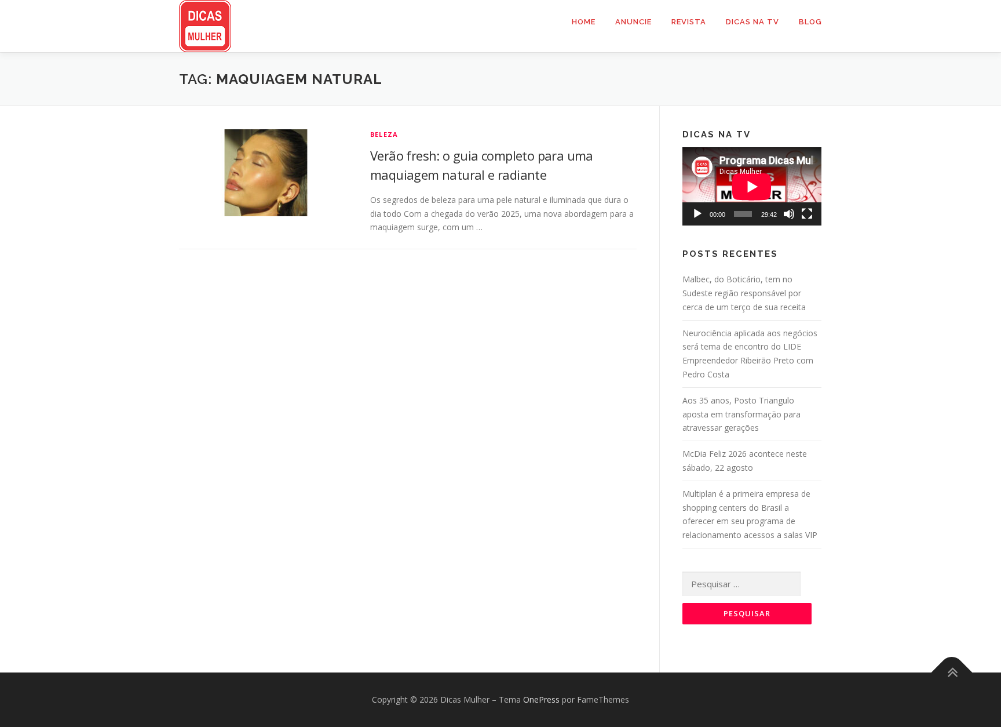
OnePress (541, 699)
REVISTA (688, 21)
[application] (751, 186)
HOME (584, 21)
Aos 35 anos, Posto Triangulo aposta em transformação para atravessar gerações (741, 414)
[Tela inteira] (807, 214)
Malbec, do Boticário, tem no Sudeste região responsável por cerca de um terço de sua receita (744, 293)
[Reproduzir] (697, 214)
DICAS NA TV (752, 21)
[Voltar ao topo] (952, 672)
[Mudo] (789, 214)
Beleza (384, 134)
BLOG (810, 21)
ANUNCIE (633, 21)
